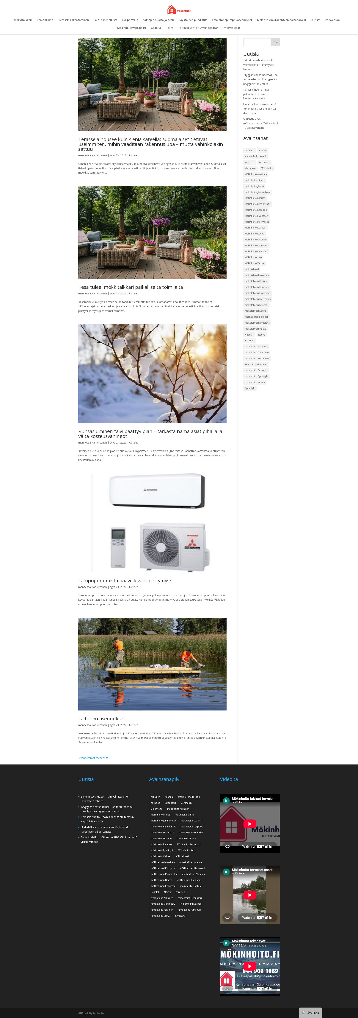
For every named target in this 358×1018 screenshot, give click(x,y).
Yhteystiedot (231, 28)
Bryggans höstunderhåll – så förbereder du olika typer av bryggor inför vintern (260, 79)
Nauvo (261, 334)
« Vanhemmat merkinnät (93, 758)
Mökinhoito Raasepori (256, 245)
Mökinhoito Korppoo (256, 209)
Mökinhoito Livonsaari (256, 215)
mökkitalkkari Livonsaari (257, 293)
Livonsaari (264, 162)
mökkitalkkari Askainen (257, 275)
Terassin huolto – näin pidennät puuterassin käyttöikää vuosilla (256, 94)
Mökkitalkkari (23, 20)
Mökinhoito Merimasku (257, 221)
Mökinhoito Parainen (256, 239)
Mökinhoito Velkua (254, 263)
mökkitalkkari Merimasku (258, 299)
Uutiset (316, 20)
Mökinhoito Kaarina (255, 198)
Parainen (249, 340)
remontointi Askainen (256, 346)
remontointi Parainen (256, 370)
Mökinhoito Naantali (255, 227)
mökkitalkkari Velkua (255, 328)
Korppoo (250, 162)
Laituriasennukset (105, 20)
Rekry (169, 28)
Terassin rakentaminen (73, 20)
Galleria (156, 28)
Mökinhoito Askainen (256, 174)
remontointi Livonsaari (257, 352)
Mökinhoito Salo (253, 257)
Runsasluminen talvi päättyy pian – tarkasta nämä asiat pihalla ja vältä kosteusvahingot (150, 433)
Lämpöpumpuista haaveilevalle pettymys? (125, 580)
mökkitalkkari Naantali (256, 305)
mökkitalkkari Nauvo (255, 310)
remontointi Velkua (255, 382)
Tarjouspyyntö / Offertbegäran (198, 28)
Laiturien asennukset (101, 718)
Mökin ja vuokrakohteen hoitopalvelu (281, 20)
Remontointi (45, 20)
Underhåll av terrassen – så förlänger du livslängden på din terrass (259, 108)
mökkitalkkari (252, 269)
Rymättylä (250, 388)
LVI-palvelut (130, 20)
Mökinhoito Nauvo (254, 233)
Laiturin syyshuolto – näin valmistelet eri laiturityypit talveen (258, 64)
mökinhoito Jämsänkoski (258, 192)
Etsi (275, 42)
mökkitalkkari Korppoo (257, 287)
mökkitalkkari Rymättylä (257, 322)
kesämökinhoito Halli (256, 156)
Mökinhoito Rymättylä (256, 251)
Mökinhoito (267, 168)
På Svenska (332, 20)
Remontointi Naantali (256, 364)
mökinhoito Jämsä (254, 186)
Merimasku (250, 168)
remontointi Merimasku (257, 358)
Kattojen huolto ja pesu (158, 20)
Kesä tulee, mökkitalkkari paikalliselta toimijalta (130, 287)
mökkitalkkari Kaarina (256, 281)
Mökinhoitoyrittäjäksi (131, 28)
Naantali (249, 334)
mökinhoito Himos (254, 180)
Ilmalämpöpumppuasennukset (232, 20)
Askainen (249, 150)
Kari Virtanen (99, 155)
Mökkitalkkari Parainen (256, 316)
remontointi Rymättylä (256, 376)
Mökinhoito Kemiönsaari (258, 204)
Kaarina (263, 150)
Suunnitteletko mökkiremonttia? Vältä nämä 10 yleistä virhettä (260, 123)
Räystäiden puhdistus (193, 20)
